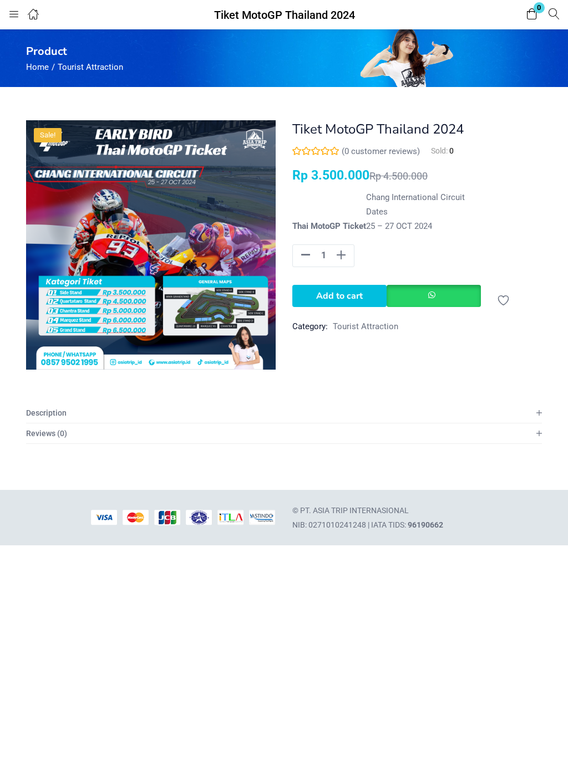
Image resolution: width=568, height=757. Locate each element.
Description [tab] (46, 412)
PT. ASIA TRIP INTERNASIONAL (354, 510)
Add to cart (339, 296)
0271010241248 (337, 524)
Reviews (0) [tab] (46, 433)
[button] (532, 15)
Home (37, 67)
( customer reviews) (381, 151)
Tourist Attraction (90, 67)
